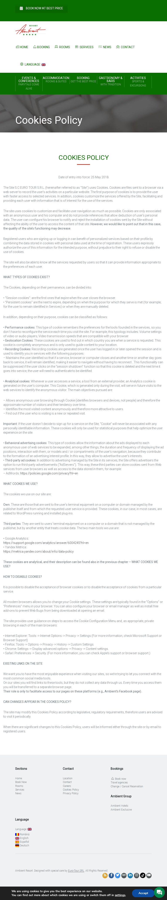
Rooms (64, 47)
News (106, 47)
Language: (33, 64)
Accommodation (56, 79)
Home (24, 47)
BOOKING (83, 79)
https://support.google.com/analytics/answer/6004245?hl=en (46, 543)
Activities (138, 81)
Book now (120, 778)
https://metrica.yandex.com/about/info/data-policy (38, 551)
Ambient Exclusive (121, 809)
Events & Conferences (28, 83)
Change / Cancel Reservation (127, 786)
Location (67, 778)
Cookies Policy (71, 789)
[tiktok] (142, 875)
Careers (67, 786)
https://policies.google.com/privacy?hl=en (49, 473)
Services (86, 47)
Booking (43, 47)
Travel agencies (119, 782)
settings (120, 895)
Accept (143, 893)
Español (24, 841)
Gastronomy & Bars (110, 81)
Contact (127, 47)
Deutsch (24, 845)
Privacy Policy (70, 793)
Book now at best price (44, 8)
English (23, 838)
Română (24, 834)
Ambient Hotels (119, 805)
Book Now (21, 782)
